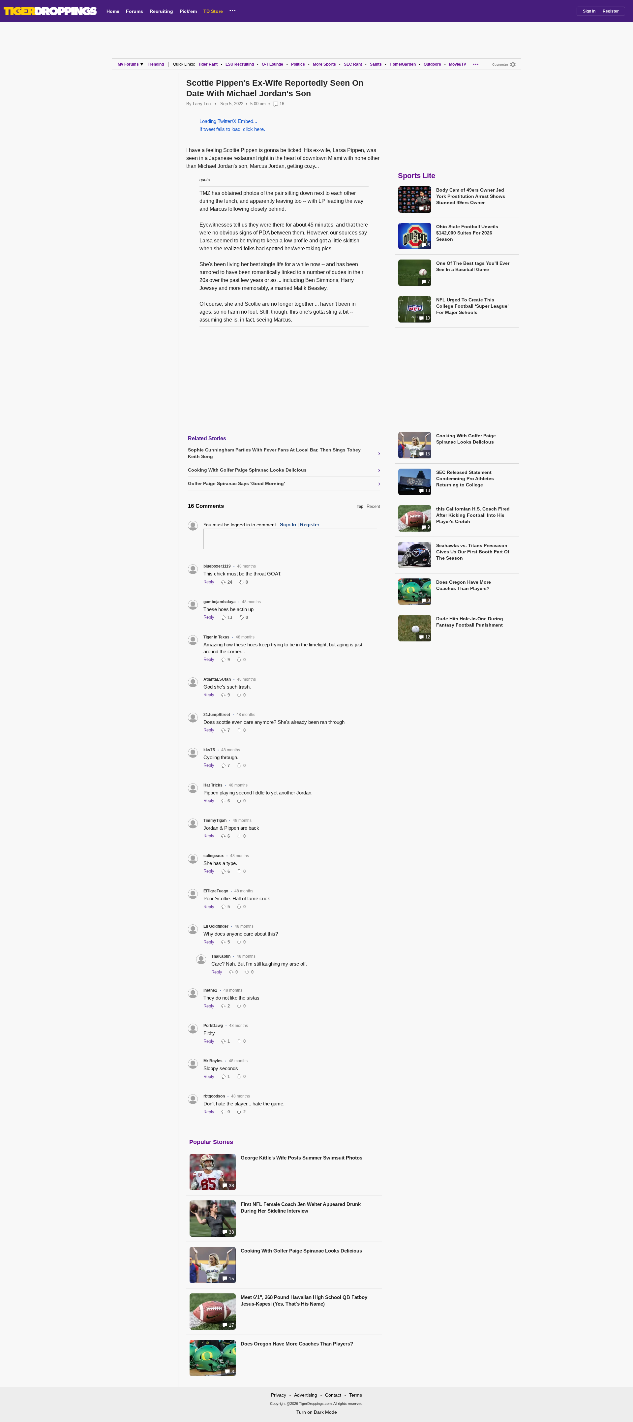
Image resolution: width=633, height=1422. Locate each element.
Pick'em (188, 11)
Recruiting (161, 11)
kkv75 (209, 750)
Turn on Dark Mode (316, 1412)
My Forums (128, 64)
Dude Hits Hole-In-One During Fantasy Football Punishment (469, 622)
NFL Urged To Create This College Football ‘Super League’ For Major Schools (472, 306)
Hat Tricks (213, 785)
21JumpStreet (216, 714)
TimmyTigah (214, 820)
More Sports (324, 64)
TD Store (213, 11)
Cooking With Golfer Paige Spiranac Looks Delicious (301, 1250)
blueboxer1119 (217, 566)
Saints (376, 64)
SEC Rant (353, 64)
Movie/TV (457, 64)
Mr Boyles (213, 1061)
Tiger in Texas (216, 637)
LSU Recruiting (240, 64)
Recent (373, 506)
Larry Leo (202, 103)
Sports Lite (416, 175)
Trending (156, 64)
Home (112, 11)
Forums (134, 11)
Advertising (305, 1395)
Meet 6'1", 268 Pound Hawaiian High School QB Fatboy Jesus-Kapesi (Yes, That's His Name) (304, 1300)
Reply (208, 581)
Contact (333, 1395)
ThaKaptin (220, 956)
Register (611, 11)
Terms (355, 1395)
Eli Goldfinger (215, 926)
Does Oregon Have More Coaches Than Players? (297, 1343)
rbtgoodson (214, 1096)
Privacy (278, 1395)
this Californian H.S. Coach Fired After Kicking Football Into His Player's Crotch (473, 515)
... (232, 9)
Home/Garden (403, 64)
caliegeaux (213, 855)
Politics (298, 64)
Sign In (589, 11)
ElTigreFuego (215, 891)
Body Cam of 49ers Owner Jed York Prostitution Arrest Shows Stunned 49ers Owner (470, 196)
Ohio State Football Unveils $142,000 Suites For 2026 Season (467, 233)
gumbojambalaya (219, 602)
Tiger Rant (208, 64)
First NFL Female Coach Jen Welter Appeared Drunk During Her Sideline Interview (301, 1207)
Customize (500, 64)
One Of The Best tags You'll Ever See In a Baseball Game (472, 266)
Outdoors (432, 64)
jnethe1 (210, 990)
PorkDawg (213, 1025)
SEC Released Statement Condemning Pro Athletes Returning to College (465, 478)
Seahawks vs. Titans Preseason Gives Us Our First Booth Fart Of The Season (472, 552)
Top (360, 506)
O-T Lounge (272, 64)
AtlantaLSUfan (217, 679)
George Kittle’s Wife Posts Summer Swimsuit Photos (301, 1157)
